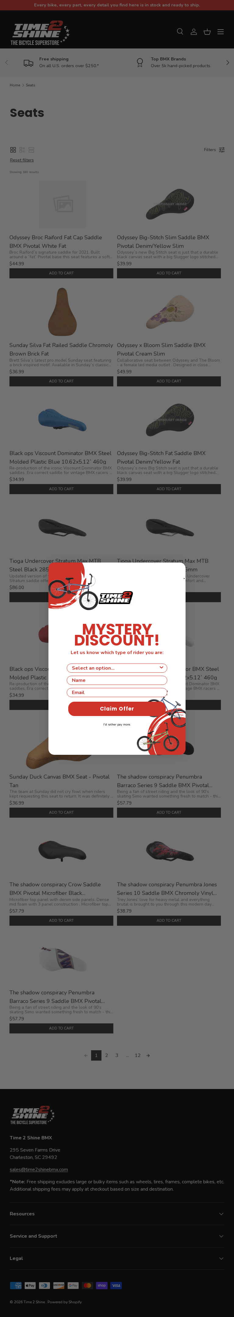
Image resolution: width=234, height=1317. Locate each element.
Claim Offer (117, 708)
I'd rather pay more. (117, 724)
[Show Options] (161, 668)
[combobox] (115, 668)
